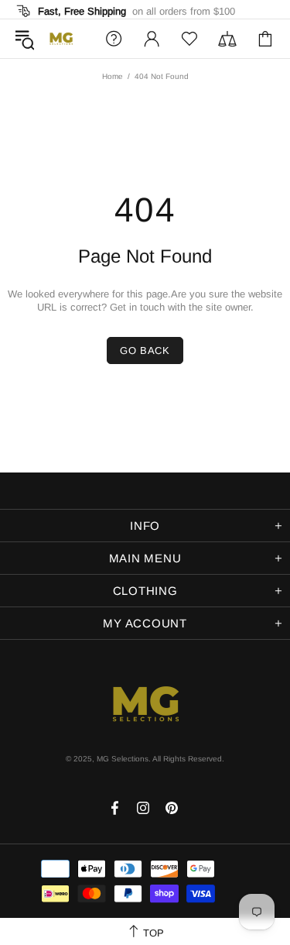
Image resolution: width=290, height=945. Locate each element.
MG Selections (61, 38)
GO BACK (145, 350)
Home (112, 76)
